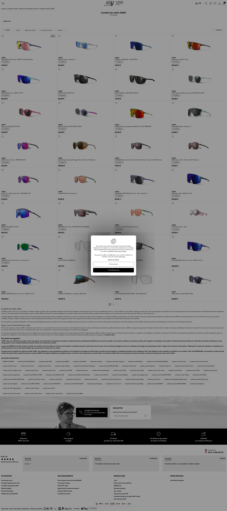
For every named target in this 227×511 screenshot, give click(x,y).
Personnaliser (113, 264)
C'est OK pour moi (113, 270)
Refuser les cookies (113, 259)
